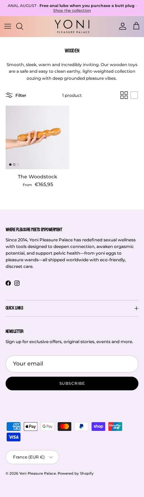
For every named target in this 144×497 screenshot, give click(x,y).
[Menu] (7, 26)
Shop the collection (72, 10)
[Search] (23, 26)
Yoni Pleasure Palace (37, 473)
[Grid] (124, 95)
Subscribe (72, 383)
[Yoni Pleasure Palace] (72, 26)
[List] (134, 95)
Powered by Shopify (76, 473)
